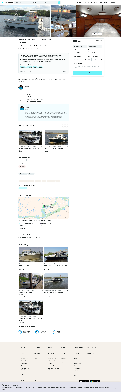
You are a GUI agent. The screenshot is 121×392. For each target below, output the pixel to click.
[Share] (65, 40)
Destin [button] (75, 373)
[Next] (66, 125)
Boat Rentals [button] (50, 351)
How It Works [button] (37, 351)
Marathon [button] (76, 375)
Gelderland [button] (29, 48)
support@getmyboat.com (93, 355)
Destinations (63, 358)
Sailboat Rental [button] (51, 365)
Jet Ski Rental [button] (51, 353)
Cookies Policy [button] (24, 363)
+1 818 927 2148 (91, 353)
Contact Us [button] (23, 374)
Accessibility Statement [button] (26, 365)
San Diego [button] (76, 358)
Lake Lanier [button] (76, 353)
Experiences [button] (51, 347)
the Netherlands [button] (22, 48)
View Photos (97, 34)
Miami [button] (75, 351)
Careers (23, 353)
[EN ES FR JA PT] (95, 2)
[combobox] (22, 2)
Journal (63, 347)
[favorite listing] (68, 40)
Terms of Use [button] (41, 387)
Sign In (105, 2)
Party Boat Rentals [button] (52, 371)
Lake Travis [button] (76, 360)
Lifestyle (63, 353)
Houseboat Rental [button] (52, 358)
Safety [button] (35, 358)
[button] (88, 2)
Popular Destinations (79, 347)
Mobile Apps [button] (37, 355)
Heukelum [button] (34, 48)
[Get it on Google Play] (95, 381)
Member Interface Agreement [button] (25, 369)
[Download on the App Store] (84, 381)
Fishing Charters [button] (51, 355)
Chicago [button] (76, 365)
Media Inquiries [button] (24, 355)
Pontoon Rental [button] (51, 360)
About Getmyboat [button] (25, 351)
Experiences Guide (65, 355)
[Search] (59, 2)
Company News (64, 351)
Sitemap (23, 371)
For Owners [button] (37, 353)
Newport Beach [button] (77, 363)
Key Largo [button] (76, 370)
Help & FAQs (90, 351)
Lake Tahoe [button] (76, 355)
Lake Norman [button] (77, 368)
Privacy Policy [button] (24, 360)
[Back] (63, 125)
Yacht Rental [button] (50, 363)
